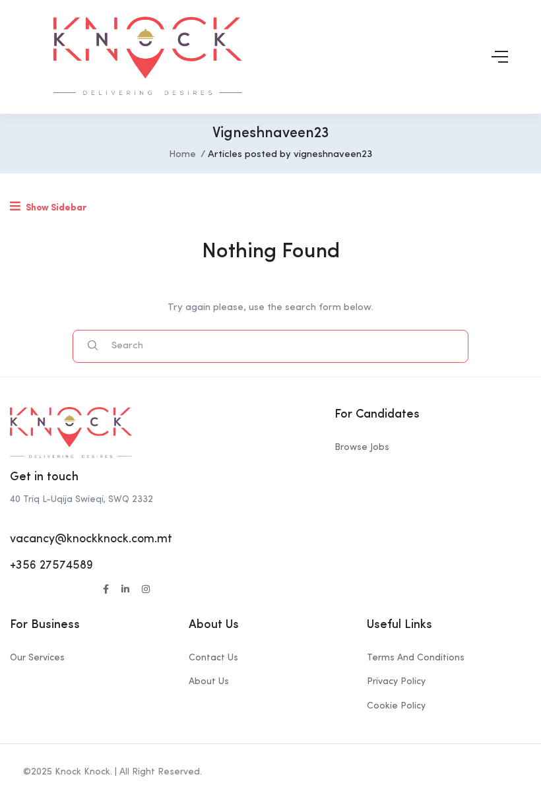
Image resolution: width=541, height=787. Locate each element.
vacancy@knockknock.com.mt (91, 539)
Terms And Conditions (415, 657)
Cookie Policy (396, 705)
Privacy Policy (396, 681)
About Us (209, 681)
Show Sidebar (55, 207)
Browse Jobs (361, 447)
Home (182, 155)
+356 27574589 (51, 565)
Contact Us (213, 657)
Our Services (37, 657)
